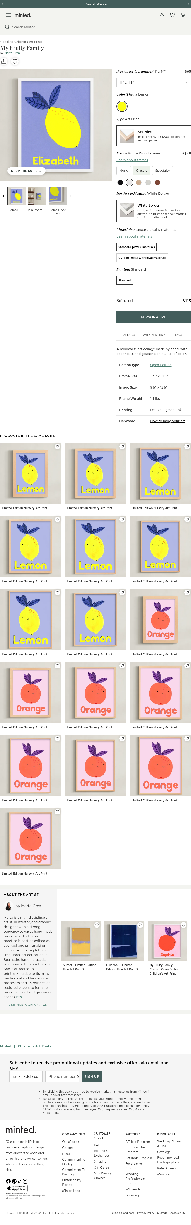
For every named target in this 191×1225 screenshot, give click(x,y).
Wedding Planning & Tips (170, 1143)
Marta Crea (12, 53)
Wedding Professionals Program (135, 1178)
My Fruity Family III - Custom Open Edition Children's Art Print (164, 969)
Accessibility (177, 1212)
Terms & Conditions (122, 1212)
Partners (133, 1134)
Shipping (100, 1161)
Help (97, 1145)
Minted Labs (71, 1190)
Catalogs (163, 1152)
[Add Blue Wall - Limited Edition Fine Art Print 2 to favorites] (140, 925)
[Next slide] (71, 196)
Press (66, 1153)
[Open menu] (8, 15)
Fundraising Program (134, 1165)
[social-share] (3, 61)
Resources (166, 1134)
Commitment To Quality (73, 1161)
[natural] (139, 182)
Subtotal (124, 300)
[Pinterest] (14, 1181)
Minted (5, 1046)
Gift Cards (101, 1167)
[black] (120, 182)
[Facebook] (8, 1181)
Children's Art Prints (34, 1046)
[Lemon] (122, 106)
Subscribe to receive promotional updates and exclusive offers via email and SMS (89, 1065)
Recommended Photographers (168, 1159)
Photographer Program (136, 1149)
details (129, 334)
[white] (129, 182)
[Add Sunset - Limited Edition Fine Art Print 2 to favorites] (97, 925)
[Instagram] (25, 1181)
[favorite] (15, 61)
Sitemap (162, 1212)
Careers (67, 1147)
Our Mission (70, 1141)
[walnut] (157, 182)
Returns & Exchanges (101, 1152)
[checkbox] (123, 170)
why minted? (154, 334)
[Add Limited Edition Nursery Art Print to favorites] (57, 446)
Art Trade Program (139, 1158)
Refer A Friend (167, 1168)
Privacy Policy (145, 1212)
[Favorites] (172, 15)
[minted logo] (23, 15)
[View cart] (182, 15)
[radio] (154, 136)
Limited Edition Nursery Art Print (24, 508)
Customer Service (102, 1136)
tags (179, 334)
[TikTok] (19, 1181)
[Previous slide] (3, 196)
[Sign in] (162, 15)
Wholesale (133, 1189)
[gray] (148, 182)
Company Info (73, 1134)
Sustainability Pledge (71, 1182)
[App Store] (28, 1188)
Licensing (132, 1195)
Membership (166, 1174)
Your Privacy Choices (103, 1175)
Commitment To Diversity (73, 1171)
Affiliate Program (138, 1141)
